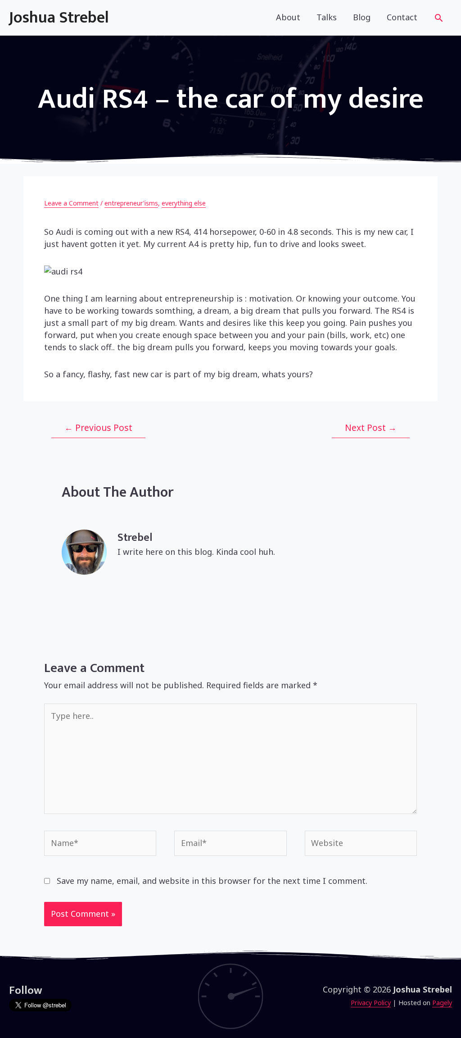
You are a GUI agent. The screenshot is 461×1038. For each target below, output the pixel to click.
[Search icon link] (439, 19)
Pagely (442, 1002)
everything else (184, 203)
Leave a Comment (71, 203)
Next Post (371, 427)
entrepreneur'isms (131, 203)
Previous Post (98, 427)
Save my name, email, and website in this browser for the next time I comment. (212, 880)
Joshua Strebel (59, 17)
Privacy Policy (371, 1002)
